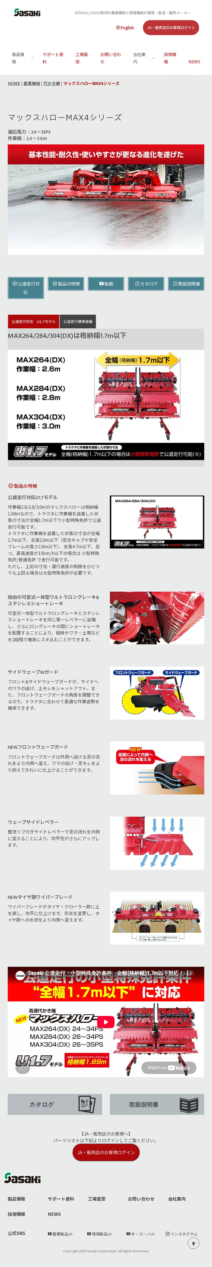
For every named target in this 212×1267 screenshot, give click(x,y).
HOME (14, 83)
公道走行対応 (29, 287)
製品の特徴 (69, 283)
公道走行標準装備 (77, 321)
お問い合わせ (110, 58)
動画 (108, 283)
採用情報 (170, 58)
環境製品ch (102, 1234)
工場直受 (81, 58)
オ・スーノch (143, 1234)
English (127, 27)
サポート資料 (53, 58)
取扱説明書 (189, 283)
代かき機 (51, 83)
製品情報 (16, 1198)
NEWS (194, 61)
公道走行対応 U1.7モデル (34, 321)
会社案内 (177, 1198)
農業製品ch (62, 1234)
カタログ (149, 283)
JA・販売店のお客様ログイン (171, 27)
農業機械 (32, 83)
